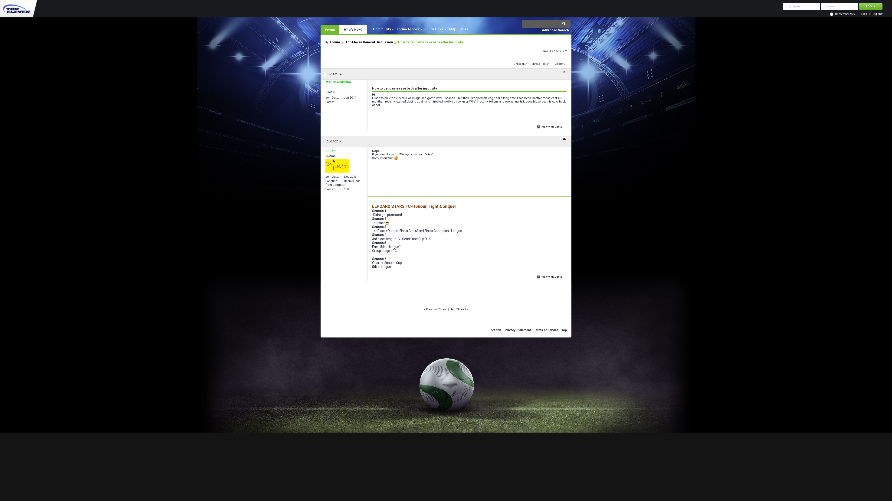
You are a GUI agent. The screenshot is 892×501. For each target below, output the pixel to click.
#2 (565, 139)
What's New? (353, 29)
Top (564, 330)
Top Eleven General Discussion (369, 42)
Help (864, 14)
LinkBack (519, 63)
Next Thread (458, 309)
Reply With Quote (551, 126)
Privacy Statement (518, 330)
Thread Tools (539, 63)
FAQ (452, 29)
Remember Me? (845, 14)
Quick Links (434, 29)
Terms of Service (546, 330)
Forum (330, 29)
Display (558, 63)
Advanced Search (555, 30)
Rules (464, 29)
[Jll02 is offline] (337, 166)
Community (382, 29)
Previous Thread (437, 309)
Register (877, 14)
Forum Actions (408, 29)
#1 (565, 72)
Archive (496, 330)
